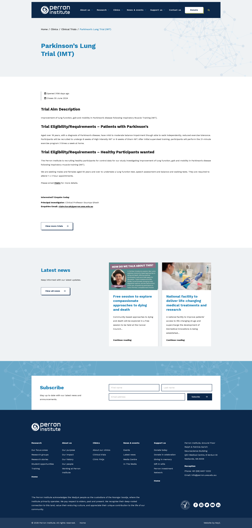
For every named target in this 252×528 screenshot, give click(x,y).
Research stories (40, 459)
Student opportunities (43, 464)
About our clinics (101, 450)
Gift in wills (159, 464)
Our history (67, 459)
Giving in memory (163, 459)
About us (85, 10)
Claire (57, 183)
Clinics (116, 10)
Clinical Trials (69, 29)
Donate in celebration (165, 454)
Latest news (129, 454)
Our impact (68, 454)
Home (44, 29)
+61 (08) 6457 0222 (198, 471)
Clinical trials (99, 454)
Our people (67, 464)
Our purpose (68, 450)
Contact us (175, 10)
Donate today (160, 450)
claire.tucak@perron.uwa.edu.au (76, 206)
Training (36, 468)
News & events (135, 10)
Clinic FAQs (98, 459)
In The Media (130, 464)
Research (102, 10)
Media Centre (130, 459)
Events (126, 450)
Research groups (40, 454)
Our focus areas (40, 450)
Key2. (217, 523)
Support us (156, 10)
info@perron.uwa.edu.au (201, 475)
